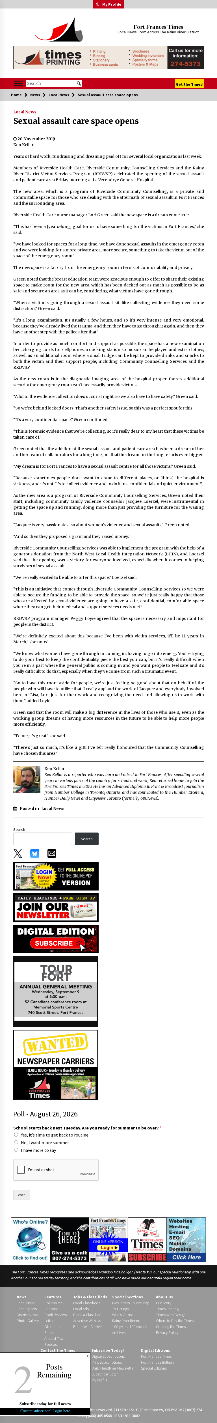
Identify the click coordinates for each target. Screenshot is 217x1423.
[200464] (55, 990)
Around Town (55, 1338)
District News (27, 1314)
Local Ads (81, 1308)
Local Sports (27, 1308)
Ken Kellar (23, 144)
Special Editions (154, 1368)
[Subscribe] (147, 1239)
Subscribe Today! (108, 1350)
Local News (24, 112)
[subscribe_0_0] (56, 875)
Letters (49, 1320)
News (22, 1296)
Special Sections (127, 1296)
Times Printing (167, 1308)
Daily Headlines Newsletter (113, 1368)
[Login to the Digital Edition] (108, 1238)
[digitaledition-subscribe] (56, 938)
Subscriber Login (105, 1374)
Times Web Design (171, 1314)
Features (52, 1296)
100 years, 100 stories (129, 1326)
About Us (164, 1296)
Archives (118, 1332)
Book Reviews (55, 1314)
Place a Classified (87, 1314)
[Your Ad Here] (69, 1239)
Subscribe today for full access (45, 1404)
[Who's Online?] (30, 1239)
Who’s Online (122, 1314)
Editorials (51, 1308)
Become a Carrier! (87, 1326)
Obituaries (52, 1326)
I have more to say (38, 1150)
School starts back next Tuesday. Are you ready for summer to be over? (87, 1128)
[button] (97, 4)
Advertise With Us (87, 1320)
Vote (22, 1194)
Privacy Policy (167, 1332)
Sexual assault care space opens (76, 121)
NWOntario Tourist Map (130, 1302)
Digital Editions (155, 1350)
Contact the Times (57, 1350)
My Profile (111, 4)
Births (48, 1332)
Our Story (163, 1302)
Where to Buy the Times (175, 1320)
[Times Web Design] (186, 1239)
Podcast (51, 1344)
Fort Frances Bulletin (157, 1362)
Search (19, 829)
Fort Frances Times (158, 26)
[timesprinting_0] (108, 57)
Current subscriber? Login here (45, 1410)
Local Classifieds (86, 1302)
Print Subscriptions (107, 1362)
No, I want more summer (45, 1142)
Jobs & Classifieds (90, 1296)
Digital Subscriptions (108, 1356)
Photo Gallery (28, 1320)
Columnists (53, 1302)
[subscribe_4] (56, 907)
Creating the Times (171, 1326)
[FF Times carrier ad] (55, 1064)
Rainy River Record (127, 1320)
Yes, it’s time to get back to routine (54, 1135)
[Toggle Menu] (18, 83)
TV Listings (120, 1308)
